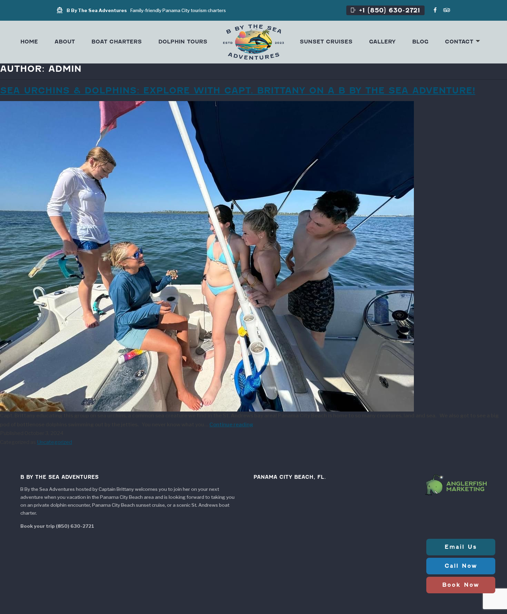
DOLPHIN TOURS (182, 42)
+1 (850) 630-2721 (385, 10)
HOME (29, 42)
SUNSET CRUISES (326, 42)
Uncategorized (54, 442)
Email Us (461, 547)
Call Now (461, 566)
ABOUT (64, 42)
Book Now (460, 585)
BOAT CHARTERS (116, 42)
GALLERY (382, 42)
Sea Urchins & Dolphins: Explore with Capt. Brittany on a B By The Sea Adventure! (237, 90)
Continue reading (231, 425)
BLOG (420, 42)
